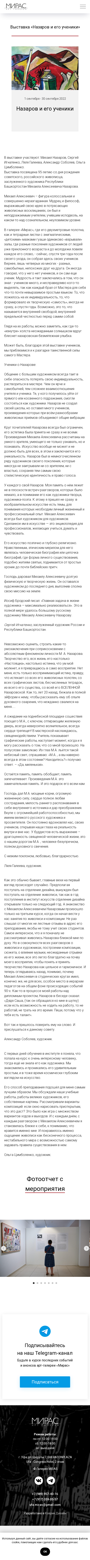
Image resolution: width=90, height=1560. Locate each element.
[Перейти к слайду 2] (37, 1283)
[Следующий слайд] (86, 1248)
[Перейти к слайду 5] (49, 1283)
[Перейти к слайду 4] (45, 1283)
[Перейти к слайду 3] (41, 1283)
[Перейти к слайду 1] (34, 1283)
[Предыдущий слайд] (3, 1248)
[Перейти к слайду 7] (56, 1283)
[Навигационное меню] (83, 7)
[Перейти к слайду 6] (52, 1283)
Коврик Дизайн (55, 1513)
